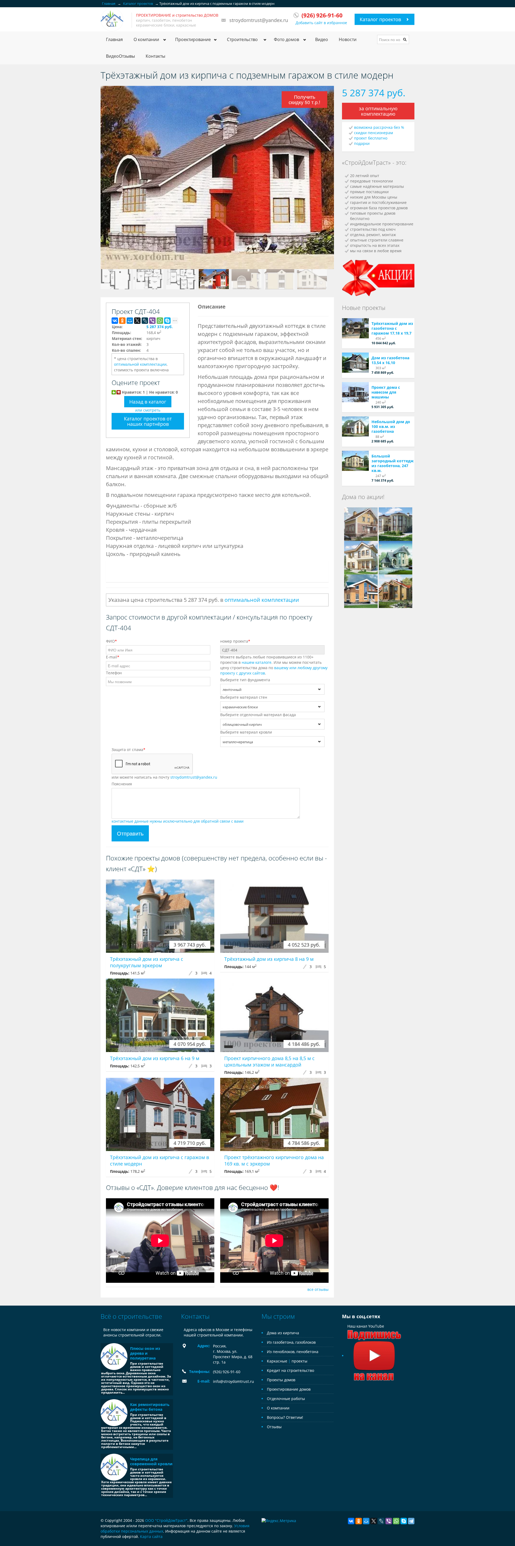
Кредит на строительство (290, 1370)
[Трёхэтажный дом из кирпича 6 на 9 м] (160, 1015)
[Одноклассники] (122, 320)
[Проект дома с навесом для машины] (355, 392)
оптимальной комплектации (140, 364)
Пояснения (122, 783)
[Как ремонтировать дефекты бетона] (114, 1412)
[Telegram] (411, 1521)
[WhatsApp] (160, 320)
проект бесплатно (370, 138)
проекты (299, 1361)
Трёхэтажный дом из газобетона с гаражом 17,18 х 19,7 (392, 328)
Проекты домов (281, 1379)
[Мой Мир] (130, 320)
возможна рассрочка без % (379, 127)
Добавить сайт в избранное (321, 22)
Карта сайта (151, 1536)
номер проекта (235, 641)
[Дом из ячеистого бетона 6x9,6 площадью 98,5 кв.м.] (361, 557)
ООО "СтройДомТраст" (166, 1520)
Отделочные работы (286, 1398)
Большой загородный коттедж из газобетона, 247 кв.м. (392, 463)
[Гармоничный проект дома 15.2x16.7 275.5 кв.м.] (395, 590)
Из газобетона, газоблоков (291, 1342)
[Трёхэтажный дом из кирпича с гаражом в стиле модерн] (160, 1114)
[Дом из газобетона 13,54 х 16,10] (355, 363)
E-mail (112, 657)
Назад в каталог (147, 401)
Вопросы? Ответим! (285, 1417)
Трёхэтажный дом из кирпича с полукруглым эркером (146, 962)
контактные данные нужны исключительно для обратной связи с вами (178, 821)
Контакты (155, 56)
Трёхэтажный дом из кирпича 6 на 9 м (154, 1058)
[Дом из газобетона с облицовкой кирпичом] (395, 557)
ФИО (111, 641)
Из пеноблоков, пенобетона (292, 1351)
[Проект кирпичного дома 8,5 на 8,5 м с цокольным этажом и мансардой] (274, 1015)
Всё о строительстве (131, 1316)
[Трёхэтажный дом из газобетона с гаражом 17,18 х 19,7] (355, 328)
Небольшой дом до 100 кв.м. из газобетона (390, 426)
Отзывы (274, 1426)
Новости (347, 39)
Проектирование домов (289, 1389)
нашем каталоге (256, 662)
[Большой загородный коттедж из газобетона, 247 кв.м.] (355, 461)
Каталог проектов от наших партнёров (148, 421)
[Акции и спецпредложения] (378, 277)
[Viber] (152, 320)
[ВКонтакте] (115, 320)
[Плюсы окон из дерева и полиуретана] (114, 1356)
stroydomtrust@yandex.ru (258, 20)
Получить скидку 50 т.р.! (304, 99)
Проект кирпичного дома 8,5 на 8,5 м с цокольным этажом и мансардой (269, 1061)
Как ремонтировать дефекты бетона (150, 1407)
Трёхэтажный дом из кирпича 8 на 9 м (269, 959)
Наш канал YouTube (365, 1326)
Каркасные (277, 1361)
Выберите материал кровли (246, 732)
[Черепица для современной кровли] (114, 1467)
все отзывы (318, 1289)
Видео (321, 39)
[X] (137, 320)
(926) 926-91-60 (226, 1371)
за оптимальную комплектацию (378, 111)
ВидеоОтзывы (120, 56)
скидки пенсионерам (373, 132)
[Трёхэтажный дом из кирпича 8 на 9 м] (274, 916)
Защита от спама (128, 749)
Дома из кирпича (283, 1332)
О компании (278, 1408)
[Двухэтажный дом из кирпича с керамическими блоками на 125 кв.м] (361, 590)
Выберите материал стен (243, 697)
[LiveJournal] (145, 320)
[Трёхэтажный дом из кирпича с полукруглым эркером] (160, 916)
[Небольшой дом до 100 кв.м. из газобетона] (355, 426)
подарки (362, 143)
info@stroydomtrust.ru (233, 1381)
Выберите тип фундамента (245, 679)
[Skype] (167, 320)
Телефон (114, 672)
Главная (114, 39)
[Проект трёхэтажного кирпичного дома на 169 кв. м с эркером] (274, 1114)
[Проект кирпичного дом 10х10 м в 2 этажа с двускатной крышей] (361, 523)
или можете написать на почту (164, 777)
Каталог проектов (380, 19)
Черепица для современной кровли (151, 1461)
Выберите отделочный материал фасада (258, 714)
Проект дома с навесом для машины (385, 392)
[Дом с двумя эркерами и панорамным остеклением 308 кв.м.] (395, 523)
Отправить (130, 833)
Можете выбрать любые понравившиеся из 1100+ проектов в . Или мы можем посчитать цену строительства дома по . (274, 665)
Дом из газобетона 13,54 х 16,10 (390, 360)
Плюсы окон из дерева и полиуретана (145, 1353)
